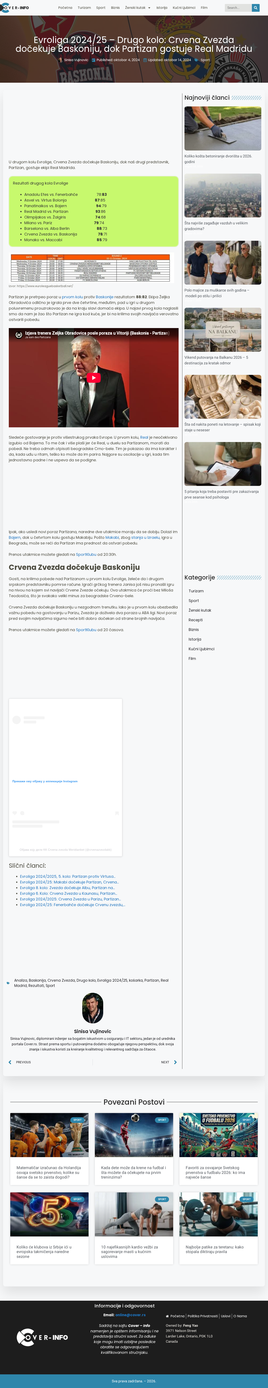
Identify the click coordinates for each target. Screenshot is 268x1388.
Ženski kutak (135, 7)
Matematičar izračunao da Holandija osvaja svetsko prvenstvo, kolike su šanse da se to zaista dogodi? (49, 1172)
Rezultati (36, 985)
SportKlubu (86, 554)
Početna (65, 7)
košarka (136, 980)
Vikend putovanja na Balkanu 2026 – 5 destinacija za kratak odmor (216, 360)
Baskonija (37, 980)
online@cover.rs (130, 1314)
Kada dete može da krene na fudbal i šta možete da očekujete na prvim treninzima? (133, 1172)
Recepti (196, 620)
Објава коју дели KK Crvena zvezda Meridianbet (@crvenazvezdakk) (66, 849)
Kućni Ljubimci (184, 7)
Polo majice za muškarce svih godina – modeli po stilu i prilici (217, 293)
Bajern (15, 537)
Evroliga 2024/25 (112, 980)
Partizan (151, 980)
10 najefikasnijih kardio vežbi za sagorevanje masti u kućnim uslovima (129, 1252)
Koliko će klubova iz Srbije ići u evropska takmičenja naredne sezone (44, 1252)
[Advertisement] (94, 128)
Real (144, 437)
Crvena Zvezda (61, 980)
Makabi (112, 537)
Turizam (84, 7)
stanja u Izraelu (145, 537)
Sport (101, 7)
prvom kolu (72, 297)
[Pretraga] (256, 8)
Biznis (115, 7)
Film (204, 7)
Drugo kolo (86, 980)
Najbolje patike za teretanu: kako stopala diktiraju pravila (215, 1249)
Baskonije (104, 297)
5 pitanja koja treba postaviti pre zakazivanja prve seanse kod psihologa (221, 494)
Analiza (20, 980)
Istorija (161, 7)
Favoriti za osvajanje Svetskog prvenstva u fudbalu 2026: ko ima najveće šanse (215, 1172)
